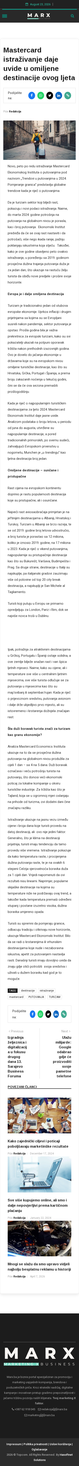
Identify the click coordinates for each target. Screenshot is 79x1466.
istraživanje (47, 990)
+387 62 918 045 (24, 1409)
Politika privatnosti (35, 1444)
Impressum (13, 1444)
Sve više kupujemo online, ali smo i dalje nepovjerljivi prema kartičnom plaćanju (38, 1205)
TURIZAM (54, 997)
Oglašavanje (39, 1449)
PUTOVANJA (36, 997)
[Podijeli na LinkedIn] (58, 95)
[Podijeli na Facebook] (31, 95)
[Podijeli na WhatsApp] (40, 95)
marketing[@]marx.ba (41, 1415)
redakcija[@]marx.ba (54, 1409)
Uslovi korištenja (60, 1444)
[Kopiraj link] (67, 95)
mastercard (16, 997)
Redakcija (15, 111)
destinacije (28, 990)
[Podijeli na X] (49, 95)
